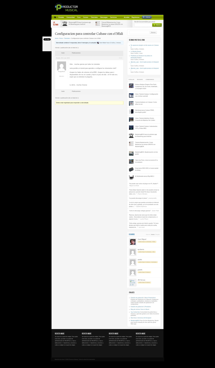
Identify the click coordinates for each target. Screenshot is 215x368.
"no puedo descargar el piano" (143, 198)
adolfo (140, 259)
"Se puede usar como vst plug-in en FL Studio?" (144, 184)
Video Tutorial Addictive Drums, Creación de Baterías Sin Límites (145, 119)
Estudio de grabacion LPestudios (141, 306)
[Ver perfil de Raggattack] (61, 70)
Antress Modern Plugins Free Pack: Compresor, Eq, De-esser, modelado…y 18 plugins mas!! (147, 86)
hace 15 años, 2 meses (114, 43)
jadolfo (140, 270)
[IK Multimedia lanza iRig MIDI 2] (131, 177)
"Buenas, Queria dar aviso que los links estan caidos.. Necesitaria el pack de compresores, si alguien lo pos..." (143, 217)
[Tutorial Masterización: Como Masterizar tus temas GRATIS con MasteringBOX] (131, 143)
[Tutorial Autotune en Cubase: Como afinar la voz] (131, 103)
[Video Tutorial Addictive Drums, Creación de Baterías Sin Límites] (131, 119)
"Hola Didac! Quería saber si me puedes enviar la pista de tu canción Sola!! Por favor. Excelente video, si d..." (144, 192)
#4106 (120, 58)
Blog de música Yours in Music (140, 309)
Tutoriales (94, 17)
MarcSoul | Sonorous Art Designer (141, 318)
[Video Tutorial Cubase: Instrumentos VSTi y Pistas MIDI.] (131, 127)
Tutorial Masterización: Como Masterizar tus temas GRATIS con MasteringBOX (112, 24)
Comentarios (150, 79)
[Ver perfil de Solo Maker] (98, 43)
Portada (61, 17)
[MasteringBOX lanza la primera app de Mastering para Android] (131, 135)
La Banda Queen (136, 51)
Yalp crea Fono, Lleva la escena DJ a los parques (146, 161)
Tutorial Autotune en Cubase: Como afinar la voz (146, 103)
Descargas (104, 17)
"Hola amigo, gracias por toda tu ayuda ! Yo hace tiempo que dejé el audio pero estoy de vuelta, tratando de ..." (144, 225)
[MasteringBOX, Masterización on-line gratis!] (131, 153)
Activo (153, 234)
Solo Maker (102, 43)
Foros (61, 38)
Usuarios (132, 234)
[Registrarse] (122, 17)
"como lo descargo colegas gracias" (144, 211)
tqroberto (141, 249)
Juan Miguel (142, 239)
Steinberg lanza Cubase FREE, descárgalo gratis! (144, 111)
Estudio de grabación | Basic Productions (143, 297)
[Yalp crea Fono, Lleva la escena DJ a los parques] (131, 161)
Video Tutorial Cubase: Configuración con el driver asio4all (146, 95)
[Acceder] (119, 17)
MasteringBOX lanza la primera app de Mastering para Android (80, 23)
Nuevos (148, 234)
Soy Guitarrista (135, 312)
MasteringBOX (135, 320)
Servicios (113, 17)
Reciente (140, 79)
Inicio (56, 38)
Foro (79, 17)
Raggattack (61, 71)
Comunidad (71, 17)
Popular (131, 79)
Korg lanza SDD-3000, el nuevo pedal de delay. (146, 169)
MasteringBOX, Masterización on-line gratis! (146, 153)
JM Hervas (141, 280)
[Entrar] (124, 17)
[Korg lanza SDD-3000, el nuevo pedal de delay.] (131, 169)
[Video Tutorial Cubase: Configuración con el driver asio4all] (131, 95)
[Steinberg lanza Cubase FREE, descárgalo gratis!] (131, 111)
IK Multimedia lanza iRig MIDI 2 (144, 176)
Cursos (85, 17)
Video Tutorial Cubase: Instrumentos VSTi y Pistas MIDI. (146, 127)
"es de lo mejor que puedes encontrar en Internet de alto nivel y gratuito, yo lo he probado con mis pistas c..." (144, 204)
